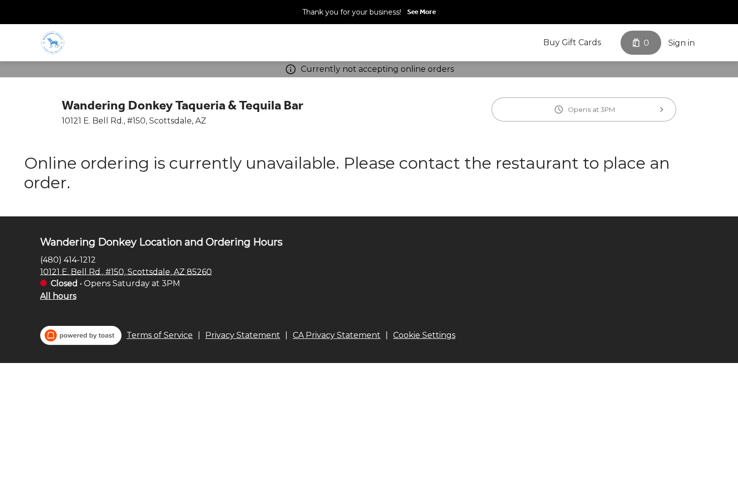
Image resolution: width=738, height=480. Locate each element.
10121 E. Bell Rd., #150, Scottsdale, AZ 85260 (126, 271)
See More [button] (421, 12)
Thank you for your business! (351, 12)
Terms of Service (160, 335)
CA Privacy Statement (337, 335)
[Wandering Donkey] (52, 42)
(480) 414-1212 (68, 259)
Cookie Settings (424, 335)
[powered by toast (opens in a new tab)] (81, 335)
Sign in (681, 43)
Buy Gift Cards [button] (572, 42)
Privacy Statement (242, 335)
